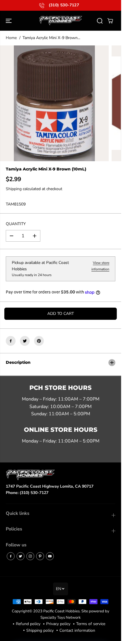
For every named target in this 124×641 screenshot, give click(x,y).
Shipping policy (40, 630)
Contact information (77, 630)
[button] (9, 21)
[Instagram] (30, 556)
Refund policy (28, 624)
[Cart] (110, 21)
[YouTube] (50, 556)
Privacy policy (58, 624)
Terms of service (90, 624)
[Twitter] (25, 341)
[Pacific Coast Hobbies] (60, 20)
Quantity (16, 224)
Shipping (14, 189)
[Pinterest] (39, 341)
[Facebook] (11, 341)
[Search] (100, 21)
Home (11, 38)
